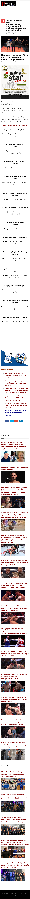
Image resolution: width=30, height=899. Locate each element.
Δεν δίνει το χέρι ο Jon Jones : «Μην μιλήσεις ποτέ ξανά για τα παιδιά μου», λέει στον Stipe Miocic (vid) (16, 390)
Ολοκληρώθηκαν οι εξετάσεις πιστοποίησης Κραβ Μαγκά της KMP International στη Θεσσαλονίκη (13, 819)
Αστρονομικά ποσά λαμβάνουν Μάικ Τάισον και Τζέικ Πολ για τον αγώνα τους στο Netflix (17, 398)
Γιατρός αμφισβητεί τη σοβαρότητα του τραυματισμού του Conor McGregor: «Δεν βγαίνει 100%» (15, 654)
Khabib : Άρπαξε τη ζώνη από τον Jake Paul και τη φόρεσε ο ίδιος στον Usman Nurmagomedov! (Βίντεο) (14, 563)
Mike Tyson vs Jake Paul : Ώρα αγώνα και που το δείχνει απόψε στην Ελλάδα (16, 375)
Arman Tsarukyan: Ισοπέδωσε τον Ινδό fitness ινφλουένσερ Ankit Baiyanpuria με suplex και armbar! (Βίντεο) (14, 608)
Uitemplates (16, 895)
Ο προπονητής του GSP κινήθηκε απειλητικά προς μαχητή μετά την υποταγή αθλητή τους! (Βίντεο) (13, 722)
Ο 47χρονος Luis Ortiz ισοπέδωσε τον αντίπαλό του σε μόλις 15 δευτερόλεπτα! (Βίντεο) (14, 676)
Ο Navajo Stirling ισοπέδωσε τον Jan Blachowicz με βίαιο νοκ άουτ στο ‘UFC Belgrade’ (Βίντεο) (14, 699)
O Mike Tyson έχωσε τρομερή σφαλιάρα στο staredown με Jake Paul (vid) (16, 383)
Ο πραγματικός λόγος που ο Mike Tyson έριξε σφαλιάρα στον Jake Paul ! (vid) (16, 405)
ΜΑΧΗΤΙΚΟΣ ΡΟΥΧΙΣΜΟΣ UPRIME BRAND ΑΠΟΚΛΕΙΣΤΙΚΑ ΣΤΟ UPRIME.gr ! (15, 413)
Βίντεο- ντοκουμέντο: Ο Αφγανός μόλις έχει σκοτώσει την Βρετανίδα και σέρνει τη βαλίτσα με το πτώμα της (14, 515)
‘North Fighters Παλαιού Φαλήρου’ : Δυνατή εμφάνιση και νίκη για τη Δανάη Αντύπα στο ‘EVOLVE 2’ (15, 865)
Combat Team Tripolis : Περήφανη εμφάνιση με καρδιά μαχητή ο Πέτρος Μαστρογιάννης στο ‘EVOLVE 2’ (14, 797)
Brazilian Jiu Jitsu (11, 33)
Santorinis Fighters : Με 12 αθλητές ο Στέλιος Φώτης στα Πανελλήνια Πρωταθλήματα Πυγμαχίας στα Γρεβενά (15, 842)
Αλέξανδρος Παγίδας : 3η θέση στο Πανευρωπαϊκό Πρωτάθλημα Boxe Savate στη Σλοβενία (13, 774)
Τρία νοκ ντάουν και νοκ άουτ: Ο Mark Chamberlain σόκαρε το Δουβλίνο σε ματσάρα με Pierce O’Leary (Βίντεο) (14, 585)
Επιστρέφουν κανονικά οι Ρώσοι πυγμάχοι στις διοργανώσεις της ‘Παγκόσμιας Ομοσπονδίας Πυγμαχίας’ (14, 631)
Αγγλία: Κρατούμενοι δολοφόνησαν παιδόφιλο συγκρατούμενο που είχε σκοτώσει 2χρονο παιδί (13, 745)
